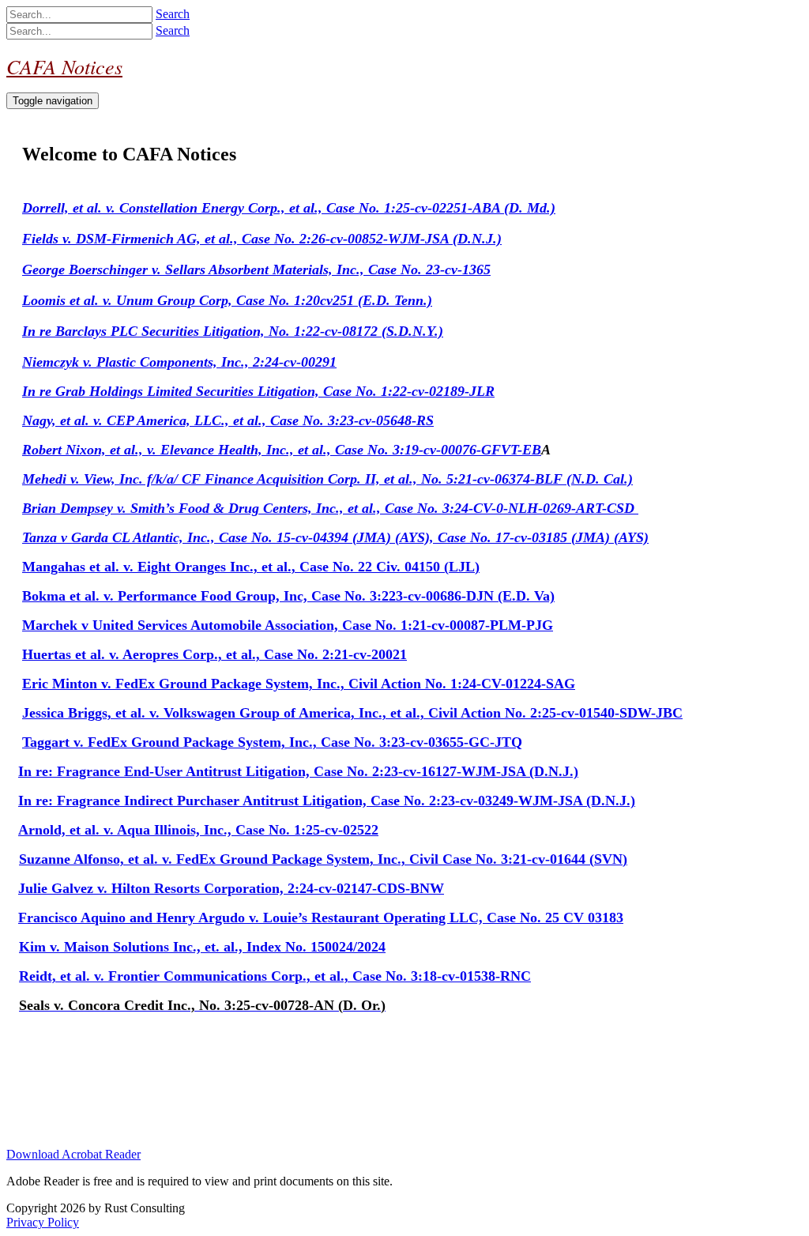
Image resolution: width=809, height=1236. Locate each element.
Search (173, 14)
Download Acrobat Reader (73, 1154)
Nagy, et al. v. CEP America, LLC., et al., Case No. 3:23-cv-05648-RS (228, 420)
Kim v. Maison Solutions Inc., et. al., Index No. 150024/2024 (202, 947)
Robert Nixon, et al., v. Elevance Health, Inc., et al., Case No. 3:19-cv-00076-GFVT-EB (281, 450)
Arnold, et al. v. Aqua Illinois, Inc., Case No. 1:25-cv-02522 (198, 830)
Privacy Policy (42, 1222)
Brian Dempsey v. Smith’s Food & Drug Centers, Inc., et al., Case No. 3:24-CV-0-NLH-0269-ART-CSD (330, 508)
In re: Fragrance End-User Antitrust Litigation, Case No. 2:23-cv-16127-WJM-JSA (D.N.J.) (298, 771)
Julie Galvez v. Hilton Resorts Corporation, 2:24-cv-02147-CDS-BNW (231, 888)
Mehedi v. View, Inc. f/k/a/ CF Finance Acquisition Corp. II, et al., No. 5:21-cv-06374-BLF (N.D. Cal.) (327, 479)
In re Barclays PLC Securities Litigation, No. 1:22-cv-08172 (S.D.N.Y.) (232, 331)
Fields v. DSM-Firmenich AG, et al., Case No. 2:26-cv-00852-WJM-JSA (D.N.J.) (262, 239)
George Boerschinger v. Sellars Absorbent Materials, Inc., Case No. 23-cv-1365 (256, 269)
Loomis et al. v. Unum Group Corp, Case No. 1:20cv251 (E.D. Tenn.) (227, 300)
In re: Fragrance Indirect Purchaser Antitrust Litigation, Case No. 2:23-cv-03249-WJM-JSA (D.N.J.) (326, 800)
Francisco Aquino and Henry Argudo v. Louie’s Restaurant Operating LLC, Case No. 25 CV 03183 (320, 917)
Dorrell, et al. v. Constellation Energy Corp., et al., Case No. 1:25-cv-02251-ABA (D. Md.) (288, 208)
